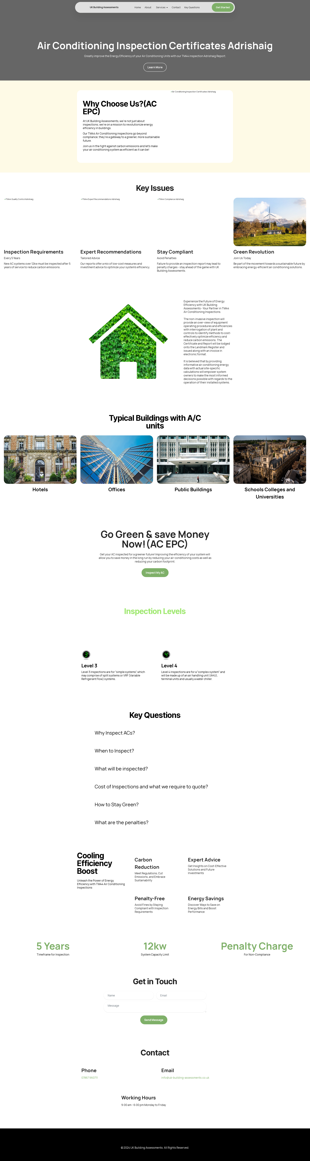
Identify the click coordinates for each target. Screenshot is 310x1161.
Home (138, 7)
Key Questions (192, 7)
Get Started (223, 7)
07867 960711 (89, 1078)
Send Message (153, 1020)
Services (160, 7)
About (148, 7)
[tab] (155, 732)
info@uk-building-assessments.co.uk (185, 1078)
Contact (176, 7)
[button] (155, 732)
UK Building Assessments (104, 7)
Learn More (155, 67)
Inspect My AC (155, 573)
